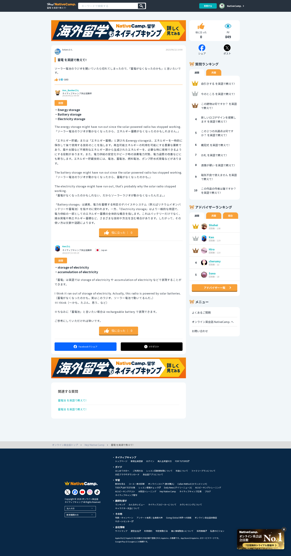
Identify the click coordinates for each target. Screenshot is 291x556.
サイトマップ (121, 531)
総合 (230, 215)
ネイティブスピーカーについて (162, 505)
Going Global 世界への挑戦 (178, 518)
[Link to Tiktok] (97, 492)
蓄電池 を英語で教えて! (72, 400)
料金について (182, 471)
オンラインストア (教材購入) (161, 484)
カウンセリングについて (191, 505)
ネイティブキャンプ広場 (190, 491)
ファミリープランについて (203, 471)
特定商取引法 (162, 531)
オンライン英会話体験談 (206, 518)
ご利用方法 (138, 471)
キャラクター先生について (127, 508)
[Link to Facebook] (75, 492)
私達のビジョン (217, 531)
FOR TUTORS (181, 461)
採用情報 (201, 531)
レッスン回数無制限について (159, 471)
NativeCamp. (234, 6)
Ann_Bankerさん (70, 90)
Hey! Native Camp (168, 491)
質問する (208, 5)
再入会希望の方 (165, 461)
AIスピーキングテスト (125, 491)
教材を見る (120, 484)
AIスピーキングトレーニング (208, 488)
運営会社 (135, 531)
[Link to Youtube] (82, 492)
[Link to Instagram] (90, 492)
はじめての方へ (122, 471)
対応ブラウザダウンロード (127, 474)
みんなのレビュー (137, 505)
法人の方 (71, 508)
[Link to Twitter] (67, 492)
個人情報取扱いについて (182, 531)
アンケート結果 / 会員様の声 (150, 518)
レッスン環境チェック (148, 488)
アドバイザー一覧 (214, 288)
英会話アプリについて (153, 474)
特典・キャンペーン (124, 518)
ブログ (208, 491)
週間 (197, 72)
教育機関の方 (73, 514)
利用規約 (148, 531)
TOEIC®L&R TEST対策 (125, 488)
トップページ (121, 461)
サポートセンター (123, 521)
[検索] (141, 6)
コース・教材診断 (137, 484)
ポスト (154, 346)
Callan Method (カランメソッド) (192, 484)
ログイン (150, 461)
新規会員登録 (137, 461)
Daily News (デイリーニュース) (178, 488)
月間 (213, 72)
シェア (88, 346)
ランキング (120, 505)
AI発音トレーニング (147, 491)
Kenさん (66, 246)
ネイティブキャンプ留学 (126, 495)
